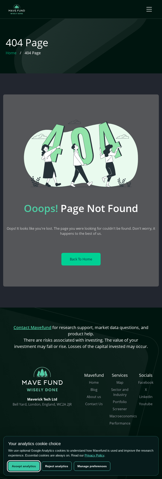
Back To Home (81, 259)
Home (94, 382)
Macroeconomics (123, 416)
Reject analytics (56, 466)
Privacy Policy (94, 455)
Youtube (146, 404)
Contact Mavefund (32, 327)
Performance (119, 423)
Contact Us (94, 404)
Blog (93, 389)
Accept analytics (24, 466)
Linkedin (146, 396)
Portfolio (120, 401)
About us (94, 396)
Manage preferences (92, 466)
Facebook (145, 382)
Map (119, 382)
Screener (120, 409)
